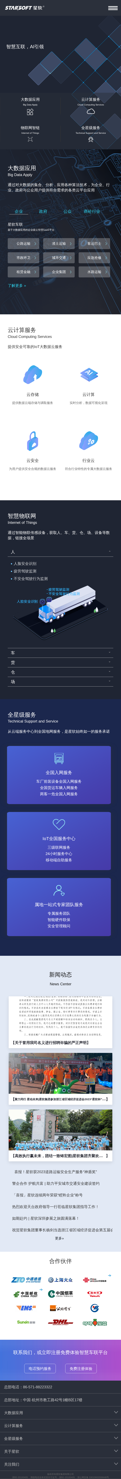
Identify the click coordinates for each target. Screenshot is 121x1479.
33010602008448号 (99, 1477)
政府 (43, 211)
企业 (19, 211)
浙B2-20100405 (20, 1477)
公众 (67, 211)
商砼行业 (92, 211)
